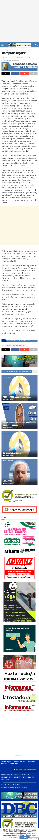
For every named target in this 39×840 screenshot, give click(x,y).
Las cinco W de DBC (19, 761)
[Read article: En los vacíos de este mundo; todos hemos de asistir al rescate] (20, 416)
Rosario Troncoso (18, 345)
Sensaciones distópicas (12, 453)
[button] (25, 770)
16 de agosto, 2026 (8, 483)
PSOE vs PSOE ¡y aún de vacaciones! (17, 397)
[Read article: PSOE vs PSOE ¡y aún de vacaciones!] (20, 388)
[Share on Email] (24, 73)
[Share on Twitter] (6, 73)
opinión (8, 345)
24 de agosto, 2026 (8, 455)
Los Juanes (7, 481)
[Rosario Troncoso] (20, 340)
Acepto (25, 837)
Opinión (8, 50)
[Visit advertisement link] (20, 361)
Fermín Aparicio (8, 461)
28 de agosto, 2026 (8, 399)
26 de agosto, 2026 (8, 427)
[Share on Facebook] (15, 73)
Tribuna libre (7, 377)
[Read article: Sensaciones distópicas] (20, 444)
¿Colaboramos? (14, 763)
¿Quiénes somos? (6, 761)
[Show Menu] (2, 44)
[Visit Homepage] (19, 45)
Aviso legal (4, 763)
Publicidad (31, 761)
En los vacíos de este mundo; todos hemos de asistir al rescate (19, 423)
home (3, 50)
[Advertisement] (19, 19)
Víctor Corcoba (7, 405)
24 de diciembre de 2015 (24, 58)
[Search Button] (36, 44)
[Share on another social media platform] (33, 73)
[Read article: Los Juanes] (20, 472)
